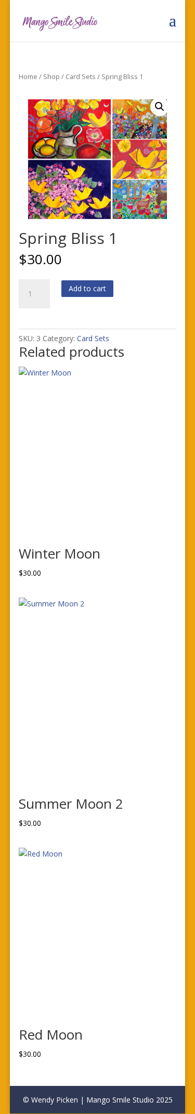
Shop (51, 76)
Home (28, 76)
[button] (159, 106)
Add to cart (87, 288)
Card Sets (81, 76)
